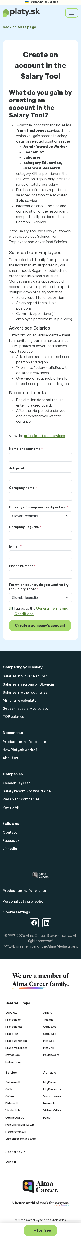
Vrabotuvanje (52, 1096)
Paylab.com (51, 1055)
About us (10, 758)
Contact (10, 832)
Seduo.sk (49, 1034)
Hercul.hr (49, 1103)
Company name (22, 488)
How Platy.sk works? (20, 750)
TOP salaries (13, 716)
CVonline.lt (12, 1082)
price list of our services (44, 435)
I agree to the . (41, 611)
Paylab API (11, 807)
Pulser (47, 1117)
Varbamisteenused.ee (20, 1138)
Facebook (11, 840)
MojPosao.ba (52, 1089)
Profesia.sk (13, 1019)
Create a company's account (40, 625)
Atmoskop (12, 1055)
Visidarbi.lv (12, 1110)
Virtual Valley (52, 1110)
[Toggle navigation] (71, 13)
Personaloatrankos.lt (19, 1124)
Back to (19, 27)
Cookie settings (16, 912)
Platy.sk (48, 1048)
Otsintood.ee (14, 1117)
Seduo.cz (50, 1026)
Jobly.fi (10, 1161)
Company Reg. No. (24, 527)
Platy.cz (48, 1040)
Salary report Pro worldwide (27, 791)
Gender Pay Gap (17, 783)
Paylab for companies (21, 799)
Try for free (40, 1230)
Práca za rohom (16, 1040)
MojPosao (50, 1082)
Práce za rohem (16, 1048)
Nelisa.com (13, 1062)
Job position (19, 468)
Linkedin (10, 848)
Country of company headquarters (37, 507)
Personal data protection (24, 901)
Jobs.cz (11, 1012)
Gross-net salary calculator (26, 708)
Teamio (48, 1019)
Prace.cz (11, 1034)
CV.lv (9, 1089)
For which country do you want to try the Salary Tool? (39, 587)
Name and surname (24, 449)
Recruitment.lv (15, 1131)
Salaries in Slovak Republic (25, 676)
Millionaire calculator (20, 700)
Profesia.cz (13, 1026)
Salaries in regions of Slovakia (28, 684)
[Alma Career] (40, 1186)
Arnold (47, 1012)
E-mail (14, 546)
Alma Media (57, 946)
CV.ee (9, 1096)
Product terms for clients (24, 741)
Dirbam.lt (11, 1103)
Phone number (21, 566)
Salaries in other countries (25, 692)
